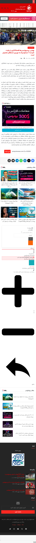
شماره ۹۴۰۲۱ (18, 451)
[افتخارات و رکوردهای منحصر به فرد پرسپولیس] (30, 484)
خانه (23, 525)
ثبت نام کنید (18, 130)
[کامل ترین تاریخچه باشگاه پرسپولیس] (30, 492)
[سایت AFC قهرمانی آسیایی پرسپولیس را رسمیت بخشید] (30, 476)
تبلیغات (19, 525)
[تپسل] (3, 103)
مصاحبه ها (31, 48)
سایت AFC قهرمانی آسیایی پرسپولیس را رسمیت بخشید (14, 475)
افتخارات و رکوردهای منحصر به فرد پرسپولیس (13, 482)
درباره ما (14, 525)
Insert (34, 542)
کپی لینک (7, 151)
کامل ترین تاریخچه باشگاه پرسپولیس (15, 490)
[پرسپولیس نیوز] (23, 8)
